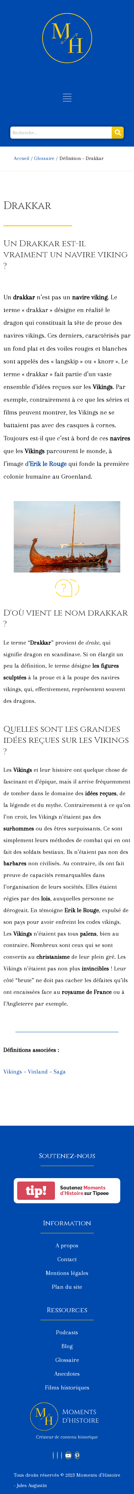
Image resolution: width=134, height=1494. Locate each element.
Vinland (38, 1071)
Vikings (12, 1071)
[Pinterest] (77, 1455)
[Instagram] (61, 1455)
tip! (36, 1190)
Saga (60, 1071)
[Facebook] (53, 1455)
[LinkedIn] (57, 1455)
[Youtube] (68, 1455)
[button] (67, 98)
